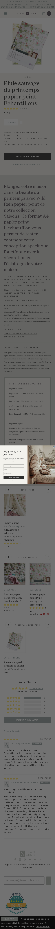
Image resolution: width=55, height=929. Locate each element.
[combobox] (13, 466)
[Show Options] (23, 466)
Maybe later (13, 480)
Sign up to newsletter (14, 477)
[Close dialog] (54, 446)
